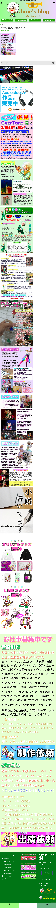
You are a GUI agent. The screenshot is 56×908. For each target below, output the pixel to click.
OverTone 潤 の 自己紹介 (7, 20)
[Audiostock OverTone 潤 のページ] (16, 98)
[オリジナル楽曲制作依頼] (28, 753)
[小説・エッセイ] (16, 510)
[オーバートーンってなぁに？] (16, 417)
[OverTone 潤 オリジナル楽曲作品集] (16, 74)
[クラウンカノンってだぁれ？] (16, 370)
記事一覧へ (6, 858)
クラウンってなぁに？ (10, 870)
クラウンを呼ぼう (8, 867)
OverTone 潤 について (9, 861)
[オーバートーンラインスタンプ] (16, 608)
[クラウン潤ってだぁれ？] (16, 183)
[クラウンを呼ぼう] (28, 867)
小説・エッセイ (7, 876)
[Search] (53, 63)
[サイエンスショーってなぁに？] (16, 230)
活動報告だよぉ (8, 873)
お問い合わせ (47, 873)
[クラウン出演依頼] (28, 839)
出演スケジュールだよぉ (34, 20)
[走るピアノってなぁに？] (16, 464)
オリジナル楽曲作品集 (21, 20)
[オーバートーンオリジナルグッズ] (16, 561)
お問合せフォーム (49, 20)
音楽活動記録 (8, 864)
